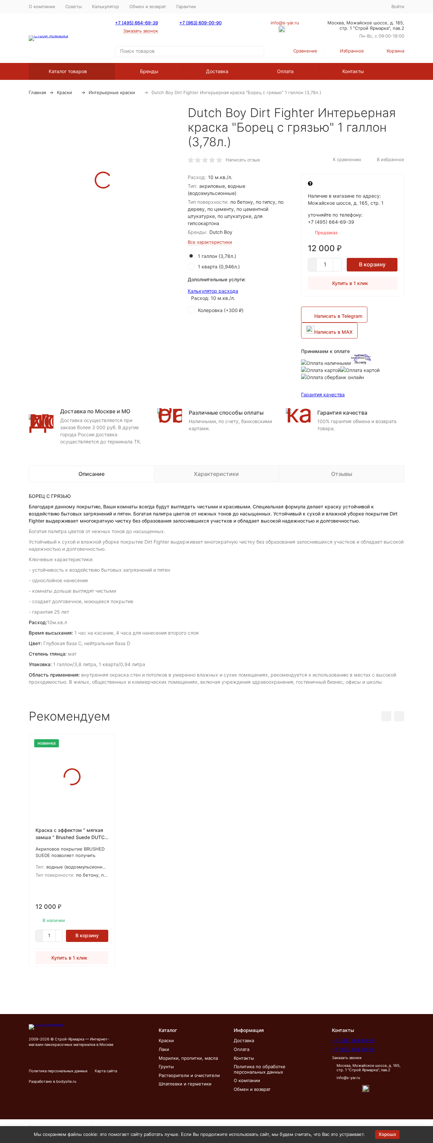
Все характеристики (210, 242)
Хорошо (387, 1134)
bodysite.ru (66, 1081)
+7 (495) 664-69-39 (136, 22)
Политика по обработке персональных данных (260, 1069)
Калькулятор (105, 6)
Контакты (353, 71)
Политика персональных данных (58, 1071)
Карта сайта (106, 1071)
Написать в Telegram (338, 316)
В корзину (372, 264)
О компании (42, 6)
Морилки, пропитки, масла (188, 1058)
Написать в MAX (333, 332)
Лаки (164, 1049)
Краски (64, 92)
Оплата (285, 71)
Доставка (217, 71)
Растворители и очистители (189, 1075)
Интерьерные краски (112, 92)
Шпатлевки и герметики (185, 1083)
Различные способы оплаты (226, 412)
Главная (37, 92)
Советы (73, 6)
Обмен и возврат (147, 6)
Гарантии (186, 6)
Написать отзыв (243, 159)
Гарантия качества (323, 394)
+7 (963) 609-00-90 (200, 22)
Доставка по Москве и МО (95, 411)
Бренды (149, 71)
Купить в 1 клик (350, 283)
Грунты (166, 1066)
